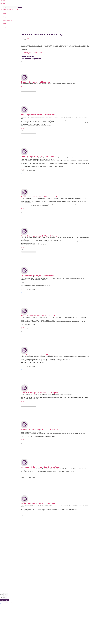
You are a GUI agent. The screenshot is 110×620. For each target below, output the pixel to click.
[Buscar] (20, 7)
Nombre (1, 594)
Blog (3, 15)
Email (1, 597)
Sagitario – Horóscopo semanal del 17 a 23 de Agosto (39, 429)
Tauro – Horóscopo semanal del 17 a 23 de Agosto (38, 156)
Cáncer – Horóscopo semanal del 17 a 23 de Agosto (39, 236)
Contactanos (5, 17)
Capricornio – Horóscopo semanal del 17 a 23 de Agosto (40, 467)
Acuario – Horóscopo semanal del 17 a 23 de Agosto (39, 503)
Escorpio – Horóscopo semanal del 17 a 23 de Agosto (39, 393)
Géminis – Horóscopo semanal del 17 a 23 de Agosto (39, 197)
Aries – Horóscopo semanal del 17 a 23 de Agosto (38, 114)
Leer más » (23, 86)
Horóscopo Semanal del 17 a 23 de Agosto (36, 82)
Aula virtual (2, 0)
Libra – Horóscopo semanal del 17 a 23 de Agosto (38, 355)
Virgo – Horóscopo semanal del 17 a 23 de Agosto (38, 316)
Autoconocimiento (6, 12)
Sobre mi (4, 16)
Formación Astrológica (7, 10)
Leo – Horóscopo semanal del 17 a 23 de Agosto (37, 275)
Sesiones (4, 13)
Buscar (1, 7)
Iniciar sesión (2, 3)
